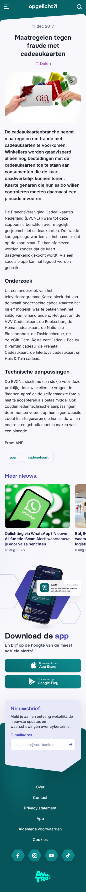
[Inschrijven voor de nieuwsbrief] (71, 744)
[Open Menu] (6, 6)
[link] (43, 7)
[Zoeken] (79, 6)
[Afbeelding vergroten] (72, 80)
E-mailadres (21, 735)
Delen (45, 63)
